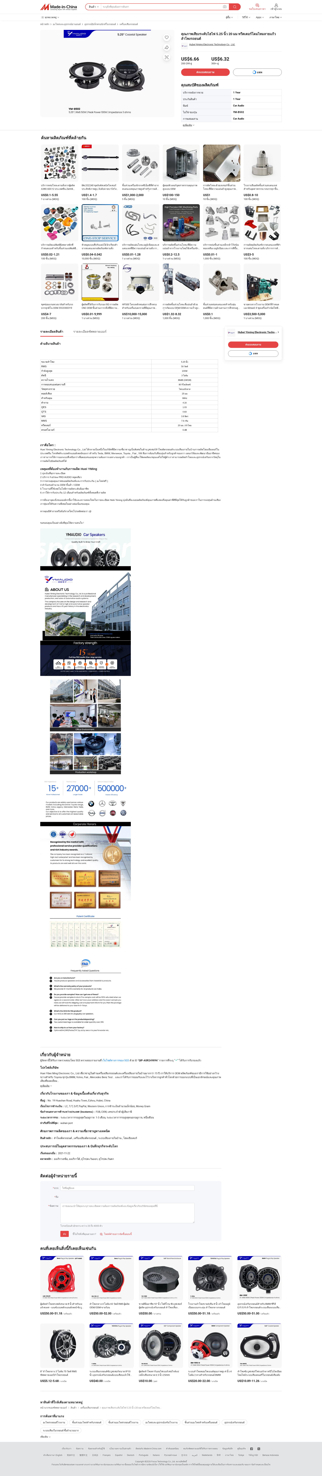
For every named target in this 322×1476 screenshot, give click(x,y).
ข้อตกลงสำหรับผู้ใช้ (96, 1448)
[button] (224, 6)
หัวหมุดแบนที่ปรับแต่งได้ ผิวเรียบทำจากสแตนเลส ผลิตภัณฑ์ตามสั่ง (100, 246)
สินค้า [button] (92, 7)
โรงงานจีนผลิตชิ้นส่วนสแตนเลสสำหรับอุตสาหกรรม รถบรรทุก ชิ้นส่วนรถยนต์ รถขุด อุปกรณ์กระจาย (261, 187)
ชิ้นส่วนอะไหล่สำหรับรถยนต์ (86, 1422)
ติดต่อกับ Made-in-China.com (149, 1448)
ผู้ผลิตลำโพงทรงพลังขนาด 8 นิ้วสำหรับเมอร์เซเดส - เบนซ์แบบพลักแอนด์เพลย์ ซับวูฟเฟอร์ (62, 1307)
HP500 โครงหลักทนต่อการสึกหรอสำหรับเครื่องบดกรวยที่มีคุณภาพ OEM (139, 306)
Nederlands (207, 1455)
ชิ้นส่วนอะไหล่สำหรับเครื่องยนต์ (201, 1422)
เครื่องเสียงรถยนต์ (129, 24)
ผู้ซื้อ (228, 17)
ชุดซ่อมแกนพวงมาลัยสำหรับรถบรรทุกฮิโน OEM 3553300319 (57, 306)
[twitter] (258, 1448)
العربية (194, 1455)
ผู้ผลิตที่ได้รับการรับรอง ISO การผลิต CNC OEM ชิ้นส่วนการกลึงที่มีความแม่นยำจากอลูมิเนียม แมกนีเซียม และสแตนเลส (100, 306)
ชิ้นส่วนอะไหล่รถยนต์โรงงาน (123, 1422)
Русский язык (170, 1455)
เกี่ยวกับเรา (66, 1448)
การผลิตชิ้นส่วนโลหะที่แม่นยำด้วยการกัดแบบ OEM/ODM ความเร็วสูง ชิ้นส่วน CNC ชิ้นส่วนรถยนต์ (180, 306)
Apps (258, 17)
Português (143, 1455)
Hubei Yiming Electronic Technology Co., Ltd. (212, 44)
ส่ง (64, 1234)
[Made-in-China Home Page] (58, 6)
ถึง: (57, 1196)
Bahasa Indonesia (270, 1455)
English (59, 1455)
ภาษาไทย (229, 1455)
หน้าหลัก (44, 24)
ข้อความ (80, 1448)
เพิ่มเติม (44, 1436)
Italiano (156, 1455)
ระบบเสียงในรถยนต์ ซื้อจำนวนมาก (61, 1430)
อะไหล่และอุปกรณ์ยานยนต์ (67, 24)
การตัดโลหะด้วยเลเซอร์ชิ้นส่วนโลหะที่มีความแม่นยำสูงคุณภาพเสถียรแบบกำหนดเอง (219, 187)
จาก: (56, 1188)
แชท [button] (259, 72)
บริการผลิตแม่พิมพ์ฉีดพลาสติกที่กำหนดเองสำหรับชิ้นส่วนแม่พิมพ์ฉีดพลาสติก (59, 247)
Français (107, 1455)
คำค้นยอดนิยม (172, 1448)
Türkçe (241, 1455)
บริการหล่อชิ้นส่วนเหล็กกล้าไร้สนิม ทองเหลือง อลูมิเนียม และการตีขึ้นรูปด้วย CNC (221, 247)
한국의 (184, 1455)
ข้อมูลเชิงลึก (227, 1448)
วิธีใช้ (245, 17)
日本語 (95, 1455)
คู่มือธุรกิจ (241, 1448)
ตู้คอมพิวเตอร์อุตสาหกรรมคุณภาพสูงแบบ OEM (180, 187)
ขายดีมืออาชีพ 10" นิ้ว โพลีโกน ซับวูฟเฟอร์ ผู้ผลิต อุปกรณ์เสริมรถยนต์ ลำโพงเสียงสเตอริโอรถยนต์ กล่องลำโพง (160, 1307)
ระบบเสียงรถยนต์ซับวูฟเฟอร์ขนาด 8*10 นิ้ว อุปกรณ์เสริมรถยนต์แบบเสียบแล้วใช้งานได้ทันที (110, 1375)
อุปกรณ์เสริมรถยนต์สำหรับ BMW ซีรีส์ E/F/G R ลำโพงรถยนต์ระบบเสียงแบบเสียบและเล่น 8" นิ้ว (259, 1307)
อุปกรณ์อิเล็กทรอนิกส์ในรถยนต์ (100, 24)
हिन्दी (219, 1455)
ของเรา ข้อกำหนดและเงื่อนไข (257, 1464)
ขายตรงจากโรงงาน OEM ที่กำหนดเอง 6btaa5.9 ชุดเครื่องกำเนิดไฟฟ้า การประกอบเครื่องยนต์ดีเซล (262, 306)
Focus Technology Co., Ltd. (163, 1461)
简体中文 (71, 1455)
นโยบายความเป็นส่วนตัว (120, 1448)
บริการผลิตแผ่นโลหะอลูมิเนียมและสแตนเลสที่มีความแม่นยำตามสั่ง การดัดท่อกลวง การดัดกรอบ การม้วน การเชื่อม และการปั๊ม (140, 247)
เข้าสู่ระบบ (276, 8)
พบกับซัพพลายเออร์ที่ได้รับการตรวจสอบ (200, 1448)
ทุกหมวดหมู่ (51, 17)
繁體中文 (83, 1455)
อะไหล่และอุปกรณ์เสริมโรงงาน (161, 1422)
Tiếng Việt (253, 1455)
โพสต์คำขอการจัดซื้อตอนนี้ (116, 1234)
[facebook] (251, 1448)
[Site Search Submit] (235, 6)
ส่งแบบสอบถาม (205, 72)
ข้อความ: (54, 1205)
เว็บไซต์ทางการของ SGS (115, 1060)
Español (118, 1455)
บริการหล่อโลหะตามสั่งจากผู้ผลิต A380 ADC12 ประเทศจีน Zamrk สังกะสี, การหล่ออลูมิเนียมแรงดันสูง (59, 187)
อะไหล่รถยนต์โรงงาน (54, 1422)
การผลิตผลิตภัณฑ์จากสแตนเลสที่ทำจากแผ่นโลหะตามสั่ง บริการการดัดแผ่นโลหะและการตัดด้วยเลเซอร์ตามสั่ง (262, 247)
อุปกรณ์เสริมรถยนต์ (234, 1422)
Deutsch (130, 1455)
